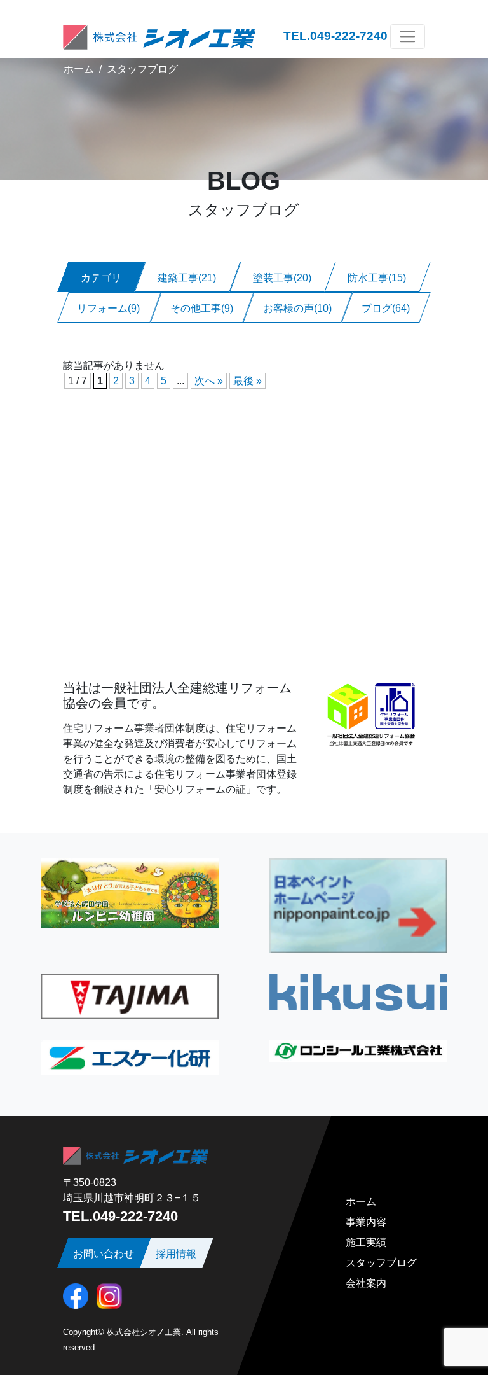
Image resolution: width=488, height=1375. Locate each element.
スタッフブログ (142, 69)
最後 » (247, 380)
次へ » (208, 380)
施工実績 (366, 1242)
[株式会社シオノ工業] (159, 36)
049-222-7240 (349, 36)
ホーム (79, 69)
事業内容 (366, 1222)
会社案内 (366, 1283)
